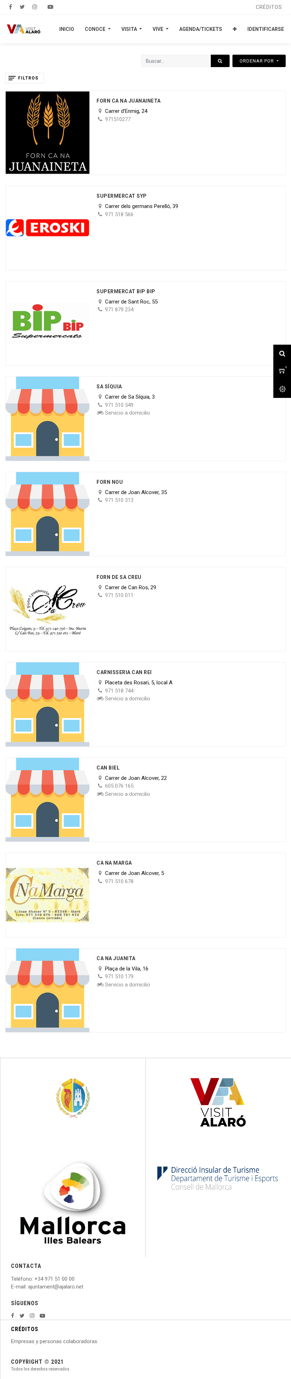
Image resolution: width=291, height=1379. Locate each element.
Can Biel (108, 768)
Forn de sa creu (119, 577)
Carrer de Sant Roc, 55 (131, 302)
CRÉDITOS (24, 1329)
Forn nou (110, 482)
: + (35, 1279)
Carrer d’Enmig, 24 (126, 111)
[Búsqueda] (220, 61)
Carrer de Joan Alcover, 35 (136, 492)
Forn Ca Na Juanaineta (129, 101)
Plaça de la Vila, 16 (126, 968)
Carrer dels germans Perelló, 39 (141, 206)
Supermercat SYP (122, 196)
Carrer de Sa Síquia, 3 (130, 397)
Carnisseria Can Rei (124, 672)
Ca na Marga (114, 863)
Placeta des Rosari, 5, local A (138, 682)
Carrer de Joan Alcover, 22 (136, 778)
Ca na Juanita (116, 958)
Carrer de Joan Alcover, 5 (134, 873)
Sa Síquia (109, 386)
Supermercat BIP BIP (126, 291)
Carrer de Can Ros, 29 (130, 587)
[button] (234, 29)
